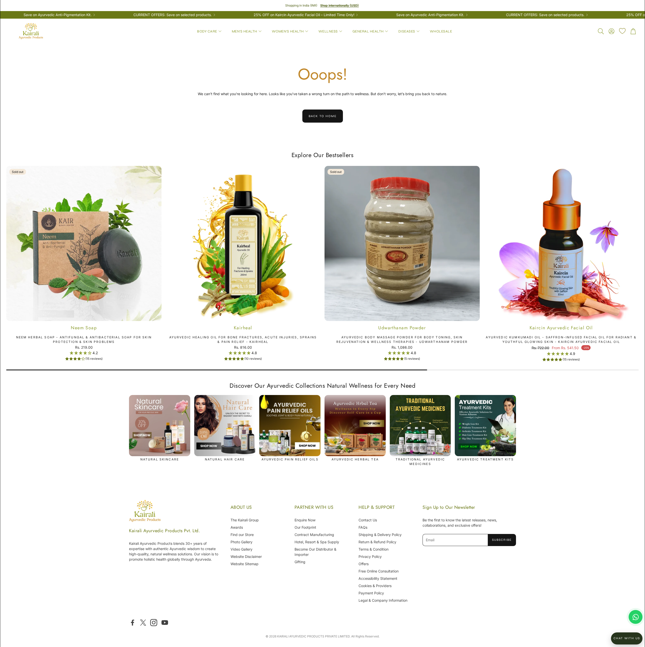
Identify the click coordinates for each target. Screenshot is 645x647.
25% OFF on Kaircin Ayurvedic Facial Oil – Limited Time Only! (271, 15)
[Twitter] (143, 623)
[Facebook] (132, 622)
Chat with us (627, 638)
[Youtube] (164, 622)
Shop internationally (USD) (339, 5)
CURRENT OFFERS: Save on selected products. (140, 15)
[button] (600, 31)
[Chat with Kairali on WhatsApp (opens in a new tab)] (635, 617)
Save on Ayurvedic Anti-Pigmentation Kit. (398, 15)
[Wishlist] (622, 31)
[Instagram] (153, 622)
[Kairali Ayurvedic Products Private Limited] (144, 511)
